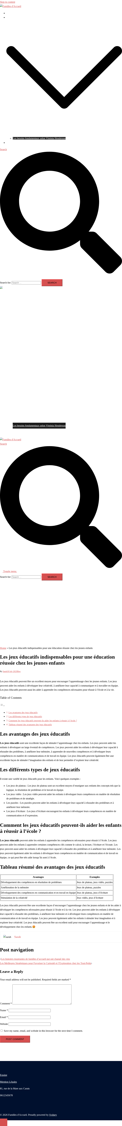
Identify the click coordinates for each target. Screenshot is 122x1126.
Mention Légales (8, 1081)
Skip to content (7, 2)
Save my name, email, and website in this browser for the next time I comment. (43, 1030)
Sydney (53, 1114)
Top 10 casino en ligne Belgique (22, 142)
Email (4, 1017)
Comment (6, 1003)
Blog (8, 17)
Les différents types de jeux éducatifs (25, 716)
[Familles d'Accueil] (10, 6)
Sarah (5, 671)
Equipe (3, 1075)
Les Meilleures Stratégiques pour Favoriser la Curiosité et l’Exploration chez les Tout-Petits (45, 963)
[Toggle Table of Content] (2, 705)
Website (4, 1024)
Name (4, 1010)
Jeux (8, 13)
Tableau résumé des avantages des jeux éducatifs (30, 724)
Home (3, 648)
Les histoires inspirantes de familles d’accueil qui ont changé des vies (35, 959)
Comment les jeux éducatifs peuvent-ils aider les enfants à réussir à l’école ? (43, 720)
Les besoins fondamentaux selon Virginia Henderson (39, 138)
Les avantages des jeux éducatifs (23, 712)
